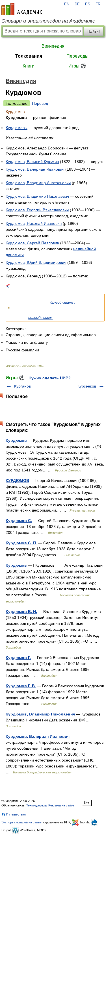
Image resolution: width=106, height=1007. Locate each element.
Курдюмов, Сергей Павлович (32, 243)
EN (66, 4)
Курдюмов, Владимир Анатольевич (38, 182)
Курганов (22, 386)
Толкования (28, 56)
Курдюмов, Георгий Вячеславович (37, 210)
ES (87, 4)
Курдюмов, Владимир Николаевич (37, 196)
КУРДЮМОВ (17, 480)
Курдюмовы (16, 127)
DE (77, 4)
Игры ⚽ (77, 66)
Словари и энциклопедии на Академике (48, 21)
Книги (28, 66)
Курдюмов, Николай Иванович (34, 223)
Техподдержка (36, 805)
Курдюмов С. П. (21, 543)
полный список (40, 318)
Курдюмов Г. (18, 657)
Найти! (93, 31)
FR (98, 4)
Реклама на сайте (61, 805)
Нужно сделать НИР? (50, 378)
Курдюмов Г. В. (21, 686)
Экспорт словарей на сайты (21, 822)
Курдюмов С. (19, 520)
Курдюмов (16, 440)
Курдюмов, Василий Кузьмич (32, 161)
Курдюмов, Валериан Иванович (35, 169)
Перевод (40, 103)
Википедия (53, 46)
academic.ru (21, 9)
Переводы (77, 56)
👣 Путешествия (13, 814)
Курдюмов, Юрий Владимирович (36, 262)
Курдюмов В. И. (21, 611)
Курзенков (86, 386)
